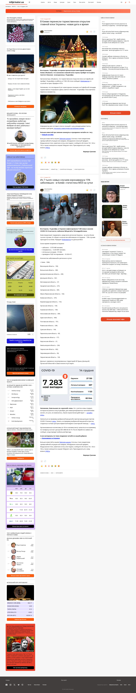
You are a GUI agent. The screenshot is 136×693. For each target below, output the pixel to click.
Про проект (91, 2)
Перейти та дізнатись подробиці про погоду (20, 341)
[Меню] (29, 2)
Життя (49, 2)
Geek (121, 684)
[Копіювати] (94, 31)
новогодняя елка (79, 169)
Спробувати (20, 458)
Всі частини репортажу (20, 667)
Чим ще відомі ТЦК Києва (20, 187)
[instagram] (10, 685)
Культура (62, 2)
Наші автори (37, 684)
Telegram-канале (65, 139)
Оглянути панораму (20, 106)
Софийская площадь (66, 169)
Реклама (99, 2)
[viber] (22, 685)
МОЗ (52, 473)
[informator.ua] (16, 2)
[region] (20, 338)
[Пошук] (129, 2)
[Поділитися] (91, 31)
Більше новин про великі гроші (20, 575)
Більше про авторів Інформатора (115, 240)
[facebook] (6, 685)
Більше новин (115, 113)
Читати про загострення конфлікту (20, 150)
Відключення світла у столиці (72, 11)
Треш (74, 2)
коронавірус (59, 473)
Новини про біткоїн (20, 619)
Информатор (84, 81)
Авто (129, 684)
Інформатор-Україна (113, 684)
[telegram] (18, 685)
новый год (54, 169)
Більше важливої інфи (115, 319)
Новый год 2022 (47, 135)
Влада (55, 2)
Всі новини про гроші (20, 295)
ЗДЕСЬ (47, 148)
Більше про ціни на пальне (20, 526)
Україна (43, 2)
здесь (54, 421)
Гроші (68, 2)
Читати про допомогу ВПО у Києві (20, 223)
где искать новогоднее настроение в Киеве (69, 128)
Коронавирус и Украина (51, 438)
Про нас (29, 684)
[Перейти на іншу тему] (125, 2)
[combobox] (30, 334)
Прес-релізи (82, 2)
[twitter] (14, 685)
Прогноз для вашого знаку (20, 373)
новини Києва (44, 169)
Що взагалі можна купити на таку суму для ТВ (20, 250)
